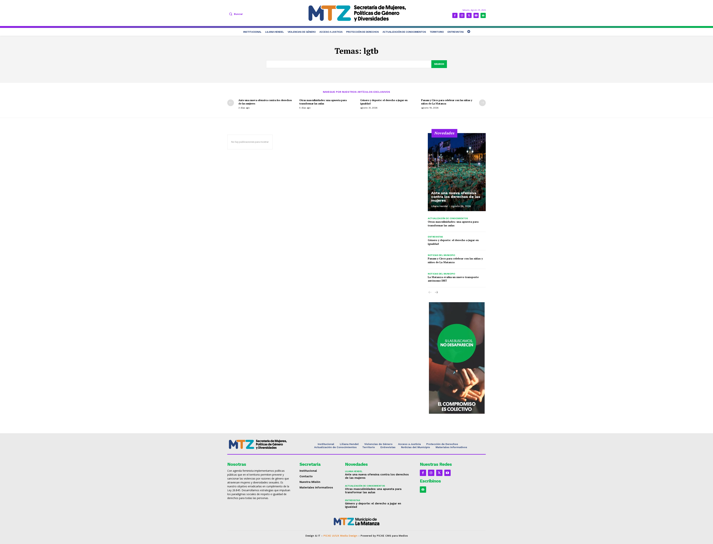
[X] (469, 15)
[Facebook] (455, 15)
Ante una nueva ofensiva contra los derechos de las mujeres (265, 101)
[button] (235, 14)
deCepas (342, 538)
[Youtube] (476, 15)
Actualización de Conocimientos (448, 218)
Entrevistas (435, 236)
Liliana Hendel (439, 206)
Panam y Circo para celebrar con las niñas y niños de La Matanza (446, 101)
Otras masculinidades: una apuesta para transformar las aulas (322, 101)
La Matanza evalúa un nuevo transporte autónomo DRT (453, 279)
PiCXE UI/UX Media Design (340, 535)
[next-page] (482, 102)
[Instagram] (462, 15)
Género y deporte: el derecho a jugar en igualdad (384, 101)
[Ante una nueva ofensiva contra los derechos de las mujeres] (457, 172)
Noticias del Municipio (441, 255)
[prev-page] (230, 102)
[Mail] (483, 15)
